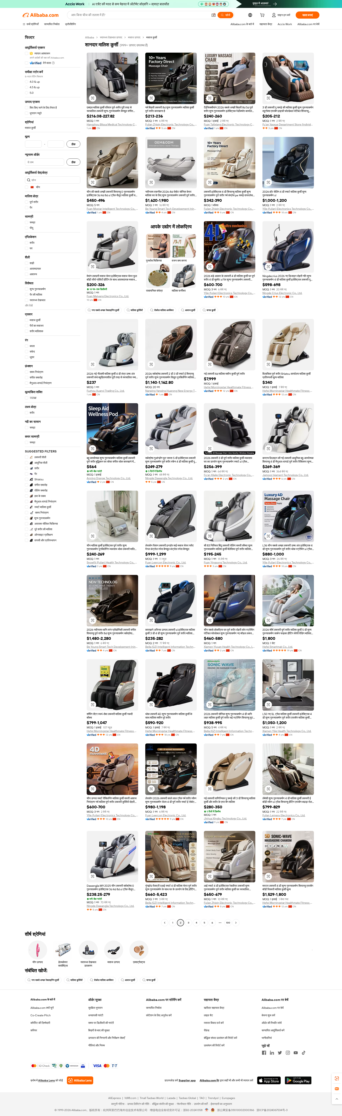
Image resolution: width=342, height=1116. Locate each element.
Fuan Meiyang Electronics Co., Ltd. (108, 296)
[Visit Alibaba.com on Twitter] (279, 1052)
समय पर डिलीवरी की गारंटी (101, 1022)
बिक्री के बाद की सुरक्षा (99, 1030)
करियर (33, 1030)
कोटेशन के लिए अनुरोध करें (159, 1015)
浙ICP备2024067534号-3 (272, 1110)
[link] (337, 1078)
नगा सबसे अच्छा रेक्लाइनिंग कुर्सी (105, 310)
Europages (228, 1098)
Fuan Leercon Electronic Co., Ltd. (165, 562)
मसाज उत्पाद (134, 37)
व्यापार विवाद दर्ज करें (214, 1022)
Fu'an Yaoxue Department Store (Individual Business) (288, 124)
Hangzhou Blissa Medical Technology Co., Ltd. (112, 124)
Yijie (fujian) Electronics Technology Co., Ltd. (288, 208)
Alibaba (89, 37)
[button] (213, 15)
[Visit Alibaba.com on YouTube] (295, 1052)
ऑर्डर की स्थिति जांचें (272, 1022)
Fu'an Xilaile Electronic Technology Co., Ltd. (229, 475)
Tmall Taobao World (151, 1098)
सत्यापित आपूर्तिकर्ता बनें (273, 1030)
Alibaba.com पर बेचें (273, 1007)
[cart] (263, 15)
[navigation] (52, 480)
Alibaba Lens (46, 1080)
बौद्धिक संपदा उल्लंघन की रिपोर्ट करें (220, 1037)
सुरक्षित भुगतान (95, 1007)
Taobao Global (187, 1098)
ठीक (73, 144)
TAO (201, 1098)
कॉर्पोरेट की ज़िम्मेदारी (40, 1022)
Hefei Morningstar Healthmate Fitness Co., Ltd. (229, 387)
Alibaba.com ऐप (209, 1080)
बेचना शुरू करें (268, 1015)
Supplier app (187, 1080)
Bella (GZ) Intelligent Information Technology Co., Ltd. (171, 646)
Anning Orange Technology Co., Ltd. (109, 478)
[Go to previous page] (164, 922)
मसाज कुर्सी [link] (151, 37)
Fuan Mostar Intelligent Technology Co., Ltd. (112, 208)
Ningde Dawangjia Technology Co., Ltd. (169, 478)
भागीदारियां (267, 1037)
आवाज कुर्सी (190, 310)
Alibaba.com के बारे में (42, 999)
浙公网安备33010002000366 (235, 1110)
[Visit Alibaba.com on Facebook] (264, 1052)
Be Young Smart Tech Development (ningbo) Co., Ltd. (171, 208)
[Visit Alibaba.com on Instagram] (287, 1052)
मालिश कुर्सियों (137, 310)
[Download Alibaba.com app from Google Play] (298, 1080)
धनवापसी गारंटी (95, 1015)
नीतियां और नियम (96, 1045)
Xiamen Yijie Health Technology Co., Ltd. (286, 731)
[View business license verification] (207, 1110)
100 (228, 922)
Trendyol (213, 1098)
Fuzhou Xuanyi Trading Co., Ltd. (105, 390)
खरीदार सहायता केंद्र (214, 1007)
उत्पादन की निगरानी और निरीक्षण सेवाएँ (106, 1037)
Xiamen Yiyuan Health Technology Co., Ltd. (229, 646)
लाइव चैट (208, 1015)
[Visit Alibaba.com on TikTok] (303, 1052)
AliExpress (114, 1098)
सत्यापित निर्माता (154, 1007)
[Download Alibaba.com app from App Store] (269, 1080)
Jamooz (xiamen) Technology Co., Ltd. (285, 475)
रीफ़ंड (206, 1030)
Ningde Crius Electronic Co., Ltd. (282, 293)
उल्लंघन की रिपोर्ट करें (214, 1045)
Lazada (171, 1098)
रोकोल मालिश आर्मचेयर (164, 310)
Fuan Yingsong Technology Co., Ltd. (225, 562)
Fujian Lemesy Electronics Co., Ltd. (283, 815)
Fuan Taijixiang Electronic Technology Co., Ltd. (229, 124)
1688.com (130, 1098)
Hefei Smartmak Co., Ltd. (277, 646)
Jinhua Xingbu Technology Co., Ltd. (225, 818)
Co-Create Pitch (40, 1015)
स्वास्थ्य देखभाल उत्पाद (111, 37)
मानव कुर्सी (211, 310)
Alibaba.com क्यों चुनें (42, 1007)
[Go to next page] (235, 922)
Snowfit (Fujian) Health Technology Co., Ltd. (112, 562)
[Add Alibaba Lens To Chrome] (80, 1080)
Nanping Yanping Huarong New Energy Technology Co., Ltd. (171, 390)
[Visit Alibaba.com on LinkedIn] (272, 1052)
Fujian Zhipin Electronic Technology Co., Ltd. (171, 124)
